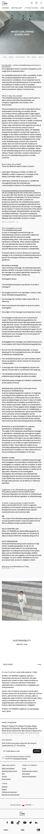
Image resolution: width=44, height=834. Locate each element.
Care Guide (26, 774)
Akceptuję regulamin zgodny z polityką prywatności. (17, 758)
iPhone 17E (8, 728)
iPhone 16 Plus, (7, 730)
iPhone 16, (24, 728)
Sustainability (20, 57)
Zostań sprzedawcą (29, 776)
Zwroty (4, 776)
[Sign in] (31, 3)
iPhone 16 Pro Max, (18, 730)
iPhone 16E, (16, 728)
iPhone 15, (28, 730)
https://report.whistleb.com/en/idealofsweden (18, 191)
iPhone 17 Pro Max (25, 726)
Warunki (4, 787)
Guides (34, 57)
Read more (6, 568)
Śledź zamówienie (8, 768)
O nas (5, 57)
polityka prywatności (20, 759)
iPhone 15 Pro (37, 730)
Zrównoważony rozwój (30, 771)
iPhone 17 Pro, (13, 726)
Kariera (11, 57)
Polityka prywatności (9, 792)
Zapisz (37, 751)
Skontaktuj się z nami (9, 771)
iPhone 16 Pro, (32, 728)
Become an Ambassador (10, 795)
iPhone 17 (5, 726)
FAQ (28, 57)
